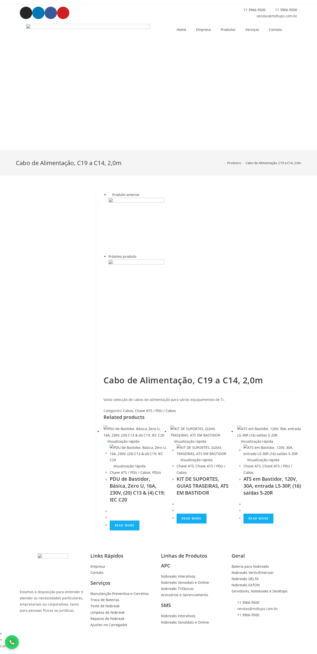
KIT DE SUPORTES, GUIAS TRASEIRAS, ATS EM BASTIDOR (203, 486)
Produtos (228, 29)
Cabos (128, 410)
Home (181, 29)
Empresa (203, 29)
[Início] (221, 163)
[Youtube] (63, 13)
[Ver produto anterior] (109, 194)
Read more (125, 525)
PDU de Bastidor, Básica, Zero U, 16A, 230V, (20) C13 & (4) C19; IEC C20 (137, 489)
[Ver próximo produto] (138, 256)
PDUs (156, 472)
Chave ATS (185, 466)
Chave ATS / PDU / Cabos (155, 410)
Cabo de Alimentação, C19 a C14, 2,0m (273, 163)
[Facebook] (51, 13)
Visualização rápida (122, 441)
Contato (275, 29)
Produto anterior (126, 194)
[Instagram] (26, 13)
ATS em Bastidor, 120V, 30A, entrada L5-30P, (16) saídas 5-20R (272, 486)
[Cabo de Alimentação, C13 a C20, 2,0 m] (136, 287)
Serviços (252, 29)
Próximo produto (122, 256)
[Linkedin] (38, 13)
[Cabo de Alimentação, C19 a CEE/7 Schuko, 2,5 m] (136, 225)
